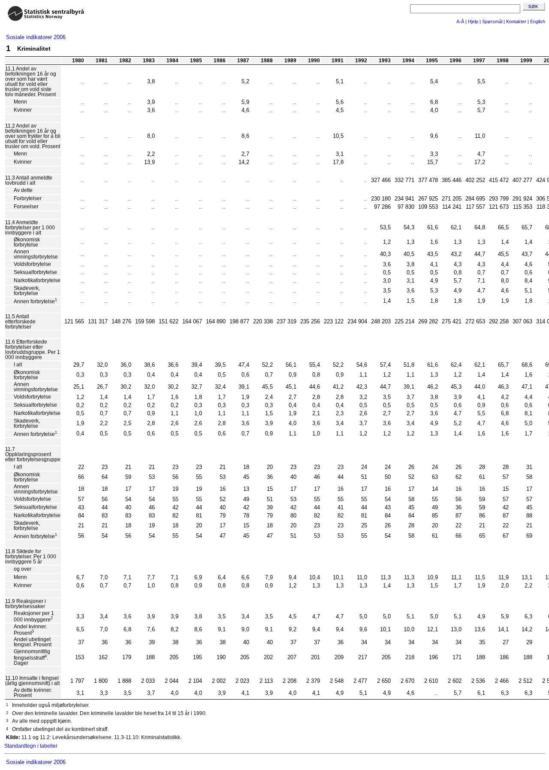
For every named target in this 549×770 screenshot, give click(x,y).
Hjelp (473, 21)
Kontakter (516, 21)
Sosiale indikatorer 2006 (36, 37)
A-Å (460, 21)
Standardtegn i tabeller (30, 746)
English (537, 21)
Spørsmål (492, 21)
